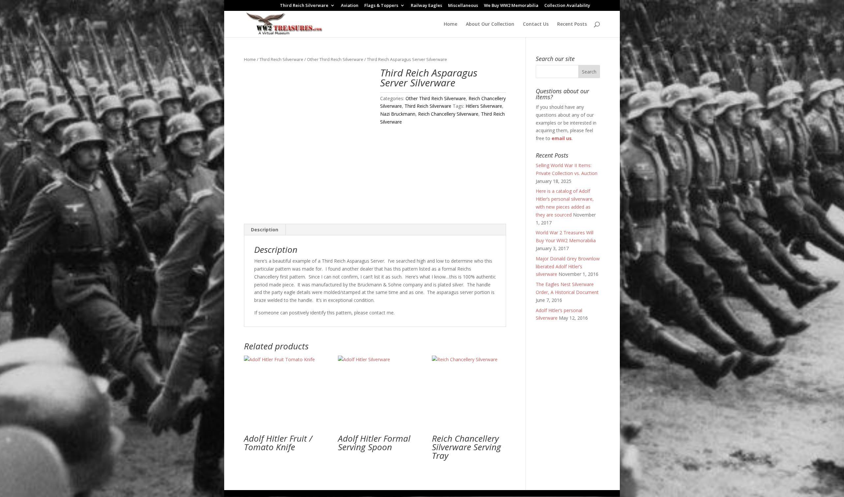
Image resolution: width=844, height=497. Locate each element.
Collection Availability (567, 5)
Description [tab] (264, 229)
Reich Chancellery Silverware (448, 114)
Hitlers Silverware (484, 106)
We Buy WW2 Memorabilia (511, 5)
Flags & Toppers (381, 5)
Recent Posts (572, 24)
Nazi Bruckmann (397, 114)
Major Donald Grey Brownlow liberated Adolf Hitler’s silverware (568, 266)
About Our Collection (490, 24)
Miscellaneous (463, 5)
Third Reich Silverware (304, 5)
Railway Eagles (426, 5)
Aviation (349, 5)
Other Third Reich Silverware (335, 59)
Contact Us (536, 24)
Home (450, 24)
